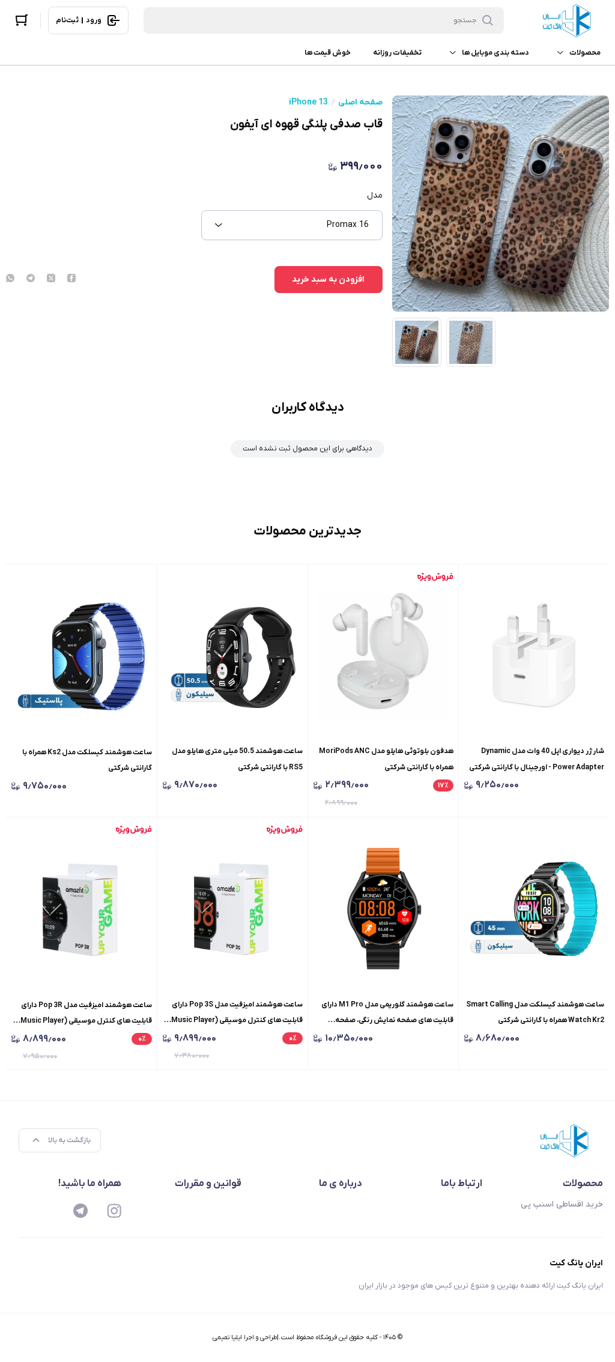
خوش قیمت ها (327, 53)
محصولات (585, 53)
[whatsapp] (10, 279)
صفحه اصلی (360, 102)
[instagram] (114, 1210)
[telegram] (30, 279)
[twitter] (51, 279)
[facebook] (71, 279)
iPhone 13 (308, 102)
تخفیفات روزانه (397, 53)
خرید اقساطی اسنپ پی (562, 1204)
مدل (375, 196)
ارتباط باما (461, 1184)
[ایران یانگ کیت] (569, 20)
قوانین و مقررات (208, 1184)
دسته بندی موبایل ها (495, 53)
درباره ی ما (340, 1184)
